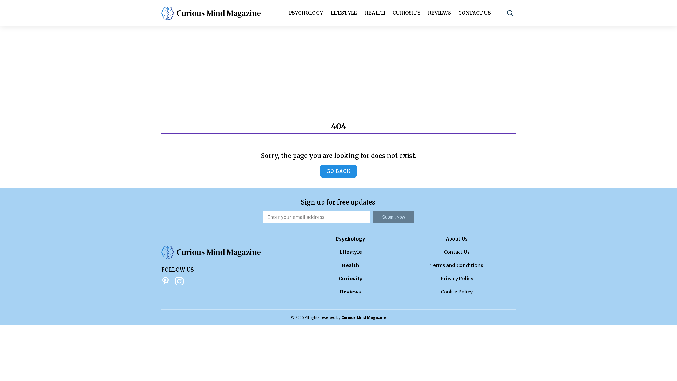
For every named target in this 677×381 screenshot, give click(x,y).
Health (374, 13)
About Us (457, 239)
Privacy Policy (457, 278)
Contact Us (474, 13)
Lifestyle (343, 13)
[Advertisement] (338, 66)
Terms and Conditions (456, 265)
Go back (338, 171)
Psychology (306, 13)
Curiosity (406, 13)
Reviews (439, 13)
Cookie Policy (457, 292)
